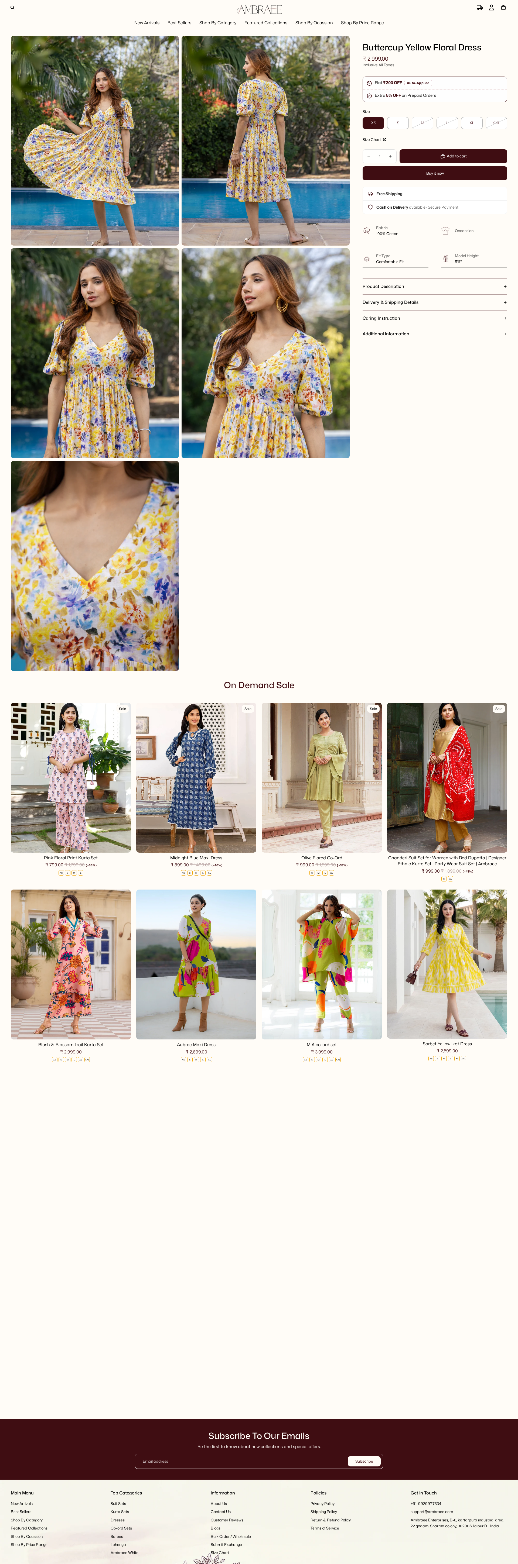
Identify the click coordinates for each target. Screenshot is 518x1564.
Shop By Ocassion (27, 1536)
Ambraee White (124, 1552)
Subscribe (364, 1461)
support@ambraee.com (432, 1511)
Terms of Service (325, 1528)
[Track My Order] (479, 7)
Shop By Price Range (29, 1544)
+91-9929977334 (426, 1503)
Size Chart (372, 139)
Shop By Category (27, 1519)
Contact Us (221, 1511)
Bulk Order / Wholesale (231, 1536)
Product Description (383, 286)
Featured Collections (29, 1528)
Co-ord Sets (121, 1528)
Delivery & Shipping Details (390, 302)
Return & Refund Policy (331, 1519)
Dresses (118, 1519)
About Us (219, 1503)
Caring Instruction (381, 318)
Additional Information (386, 334)
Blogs (215, 1528)
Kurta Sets (120, 1511)
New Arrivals (22, 1503)
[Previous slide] (19, 778)
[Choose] (122, 844)
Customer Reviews (227, 1519)
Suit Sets (118, 1503)
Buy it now (435, 173)
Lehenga (118, 1544)
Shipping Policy (324, 1511)
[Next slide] (123, 778)
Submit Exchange (226, 1544)
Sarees (117, 1536)
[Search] (12, 7)
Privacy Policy (323, 1503)
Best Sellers (21, 1511)
